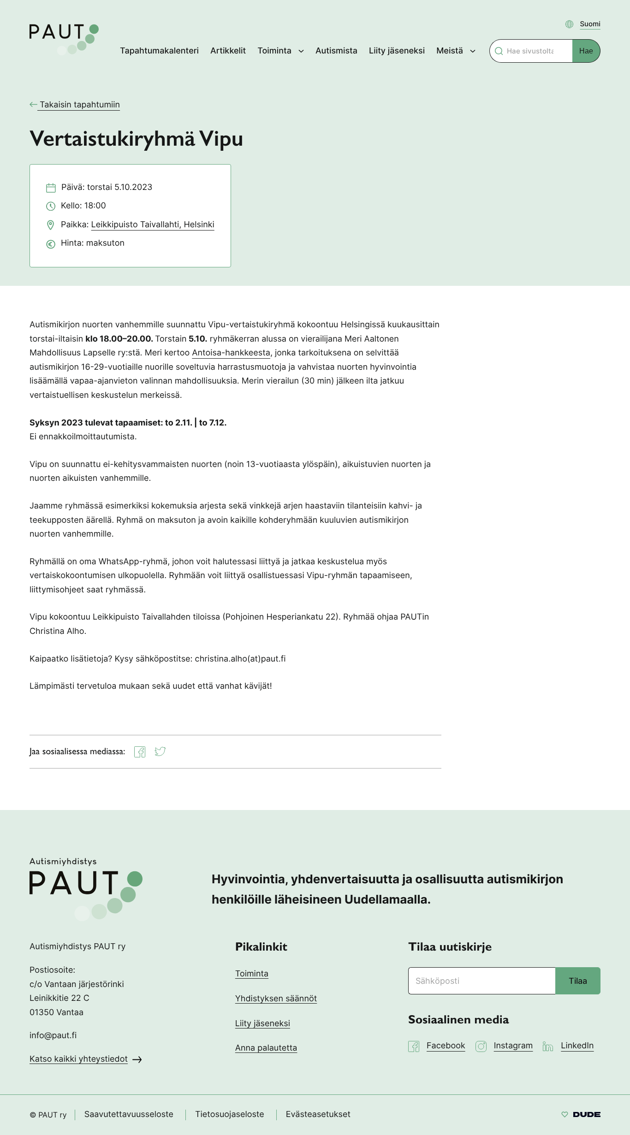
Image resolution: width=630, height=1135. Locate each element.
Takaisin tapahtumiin (80, 105)
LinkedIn (577, 1046)
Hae (586, 51)
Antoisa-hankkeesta (231, 353)
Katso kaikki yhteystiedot (79, 1059)
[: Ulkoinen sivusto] (580, 1116)
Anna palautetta (266, 1048)
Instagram (513, 1046)
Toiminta (251, 974)
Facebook (446, 1046)
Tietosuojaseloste (229, 1114)
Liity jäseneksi (262, 1024)
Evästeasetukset (318, 1114)
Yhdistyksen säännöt (276, 999)
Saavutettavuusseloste (128, 1114)
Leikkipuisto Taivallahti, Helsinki (152, 225)
